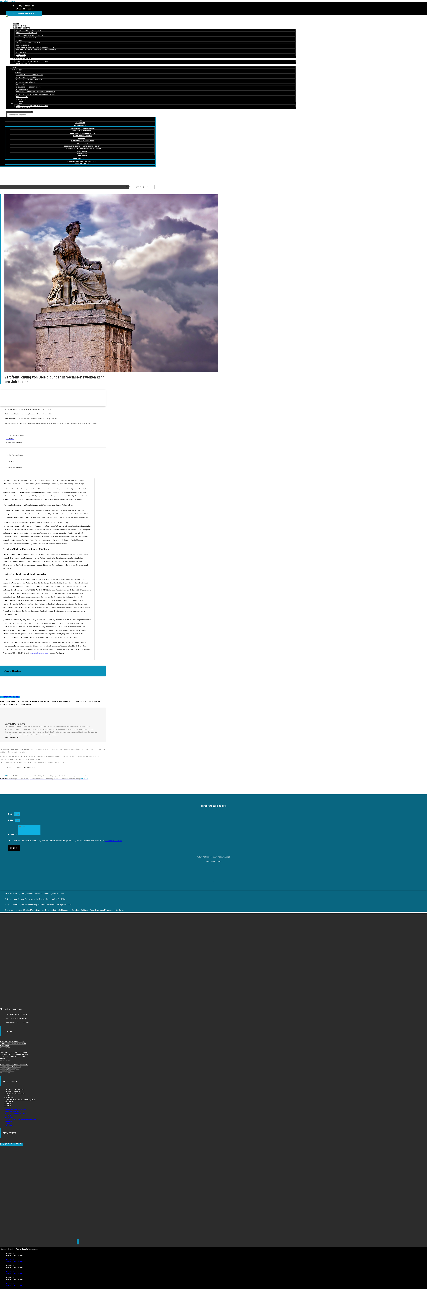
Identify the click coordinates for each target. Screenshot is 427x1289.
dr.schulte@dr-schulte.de (38, 653)
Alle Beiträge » (12, 737)
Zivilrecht (21, 101)
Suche (31, 112)
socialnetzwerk (29, 767)
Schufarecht (21, 52)
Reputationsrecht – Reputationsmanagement (36, 50)
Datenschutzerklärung (113, 841)
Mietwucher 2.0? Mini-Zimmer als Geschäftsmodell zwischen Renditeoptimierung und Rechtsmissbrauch (14, 1068)
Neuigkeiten (17, 70)
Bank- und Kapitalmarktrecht (29, 35)
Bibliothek (19, 442)
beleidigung (10, 767)
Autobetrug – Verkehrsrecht (29, 30)
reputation (19, 767)
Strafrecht (21, 99)
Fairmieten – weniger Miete (28, 42)
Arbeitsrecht (10, 442)
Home (14, 67)
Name (11, 814)
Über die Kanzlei (22, 59)
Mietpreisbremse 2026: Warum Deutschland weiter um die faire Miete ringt (13, 1044)
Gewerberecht (22, 45)
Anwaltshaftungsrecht (26, 33)
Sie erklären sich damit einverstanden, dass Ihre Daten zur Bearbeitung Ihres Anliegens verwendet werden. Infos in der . (66, 841)
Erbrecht (20, 40)
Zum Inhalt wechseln (7, 1)
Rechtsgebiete (21, 28)
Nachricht (13, 835)
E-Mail (11, 820)
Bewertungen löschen (26, 38)
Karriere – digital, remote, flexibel (32, 61)
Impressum (10, 1253)
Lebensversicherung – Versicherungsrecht (35, 47)
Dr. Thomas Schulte (20, 1249)
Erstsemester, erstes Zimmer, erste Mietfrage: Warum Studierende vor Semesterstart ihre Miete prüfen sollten (14, 1055)
